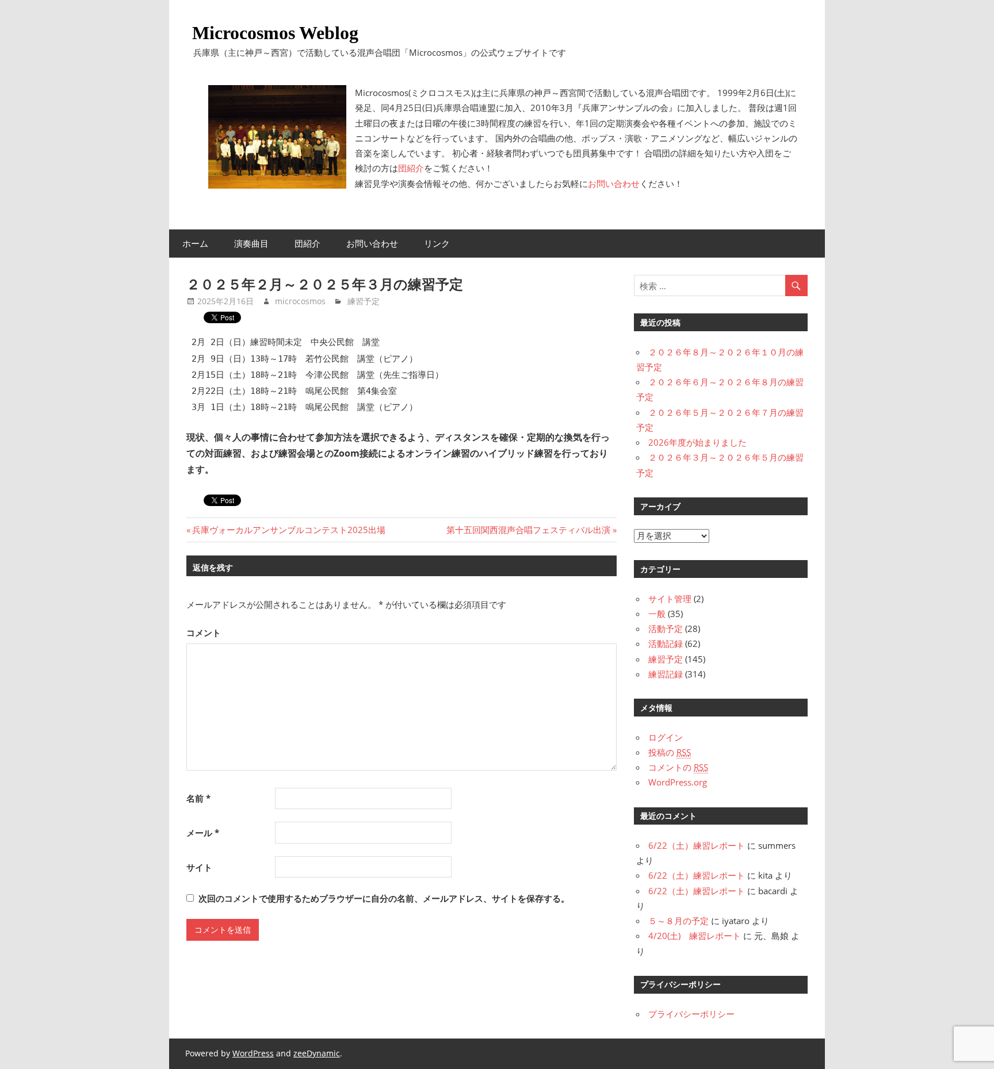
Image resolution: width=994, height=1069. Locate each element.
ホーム (195, 243)
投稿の (669, 752)
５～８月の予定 (678, 920)
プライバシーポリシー (691, 1014)
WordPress (253, 1053)
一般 (657, 613)
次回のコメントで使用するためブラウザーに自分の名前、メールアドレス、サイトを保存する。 (383, 898)
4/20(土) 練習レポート (694, 935)
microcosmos (300, 301)
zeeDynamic (316, 1053)
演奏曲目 (251, 243)
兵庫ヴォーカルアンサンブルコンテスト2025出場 (288, 529)
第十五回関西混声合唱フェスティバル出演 (528, 529)
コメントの (678, 767)
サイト (199, 867)
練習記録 (665, 674)
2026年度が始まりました (697, 442)
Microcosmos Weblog (275, 32)
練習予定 (363, 301)
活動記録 (665, 643)
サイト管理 (669, 598)
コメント (203, 632)
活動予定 (665, 628)
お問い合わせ (614, 183)
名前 (198, 798)
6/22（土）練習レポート (696, 845)
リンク (437, 243)
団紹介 (411, 168)
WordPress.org (677, 782)
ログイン (665, 737)
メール (202, 832)
